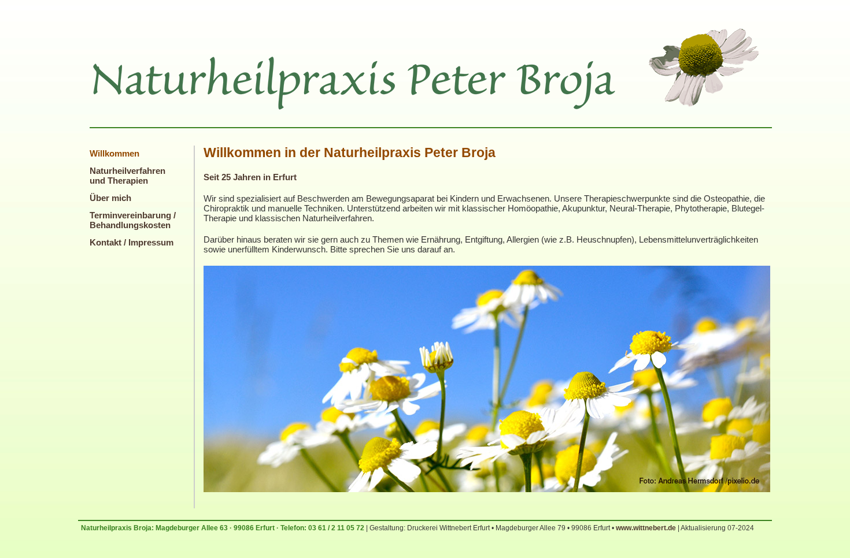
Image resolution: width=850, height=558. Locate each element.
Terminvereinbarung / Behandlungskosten (133, 220)
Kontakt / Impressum (131, 242)
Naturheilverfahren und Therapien (127, 175)
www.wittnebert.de (646, 528)
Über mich (110, 198)
